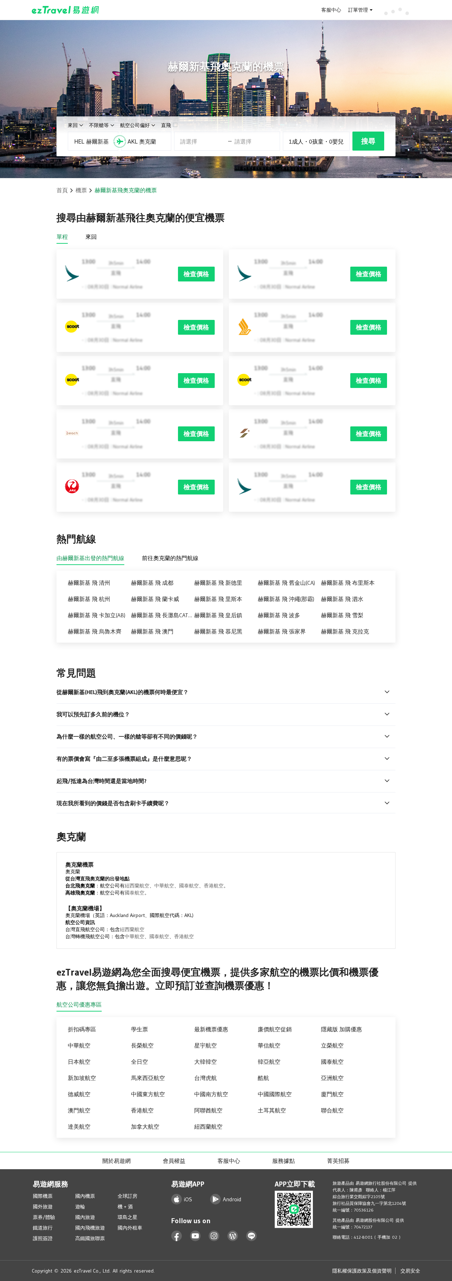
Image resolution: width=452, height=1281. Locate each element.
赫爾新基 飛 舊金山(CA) (286, 582)
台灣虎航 (205, 1077)
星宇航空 (205, 1045)
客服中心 (331, 10)
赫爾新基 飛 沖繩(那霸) (286, 598)
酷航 (263, 1077)
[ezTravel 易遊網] (65, 10)
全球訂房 (127, 1196)
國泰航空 (189, 885)
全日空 (139, 1061)
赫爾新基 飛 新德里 (218, 582)
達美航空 (79, 1126)
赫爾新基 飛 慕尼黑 (218, 631)
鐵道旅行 (43, 1228)
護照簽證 (43, 1238)
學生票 (139, 1029)
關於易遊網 (116, 1160)
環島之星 (127, 1217)
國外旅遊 (43, 1206)
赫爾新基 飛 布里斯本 (348, 582)
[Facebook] (176, 1236)
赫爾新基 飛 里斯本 (218, 598)
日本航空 (79, 1061)
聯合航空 (332, 1110)
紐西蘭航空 (137, 885)
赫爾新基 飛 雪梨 (342, 615)
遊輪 (80, 1206)
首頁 (62, 190)
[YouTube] (195, 1236)
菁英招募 (338, 1160)
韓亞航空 (269, 1061)
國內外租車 (130, 1228)
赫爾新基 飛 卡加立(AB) (96, 615)
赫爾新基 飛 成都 (152, 582)
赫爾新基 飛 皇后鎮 (218, 615)
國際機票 (43, 1196)
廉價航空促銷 (275, 1029)
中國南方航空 (211, 1094)
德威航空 (79, 1094)
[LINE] (251, 1236)
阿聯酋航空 (208, 1110)
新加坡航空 (82, 1077)
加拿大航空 (145, 1126)
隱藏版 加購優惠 (341, 1029)
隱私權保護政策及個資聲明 (362, 1271)
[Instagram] (214, 1236)
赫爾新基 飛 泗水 (342, 598)
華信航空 (269, 1045)
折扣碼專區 (82, 1029)
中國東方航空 (148, 1094)
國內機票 (85, 1196)
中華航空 (164, 885)
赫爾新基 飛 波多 (279, 615)
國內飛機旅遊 (90, 1228)
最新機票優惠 (211, 1029)
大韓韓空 (205, 1061)
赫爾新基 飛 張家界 (282, 631)
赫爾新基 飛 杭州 (89, 598)
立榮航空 (332, 1045)
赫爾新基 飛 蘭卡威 (155, 598)
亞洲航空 (332, 1077)
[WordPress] (232, 1236)
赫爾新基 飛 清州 (89, 582)
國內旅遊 (85, 1217)
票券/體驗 (44, 1217)
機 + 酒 (125, 1206)
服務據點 (283, 1160)
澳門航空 (79, 1110)
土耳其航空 (272, 1110)
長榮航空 (142, 1045)
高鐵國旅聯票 (90, 1238)
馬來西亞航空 (148, 1077)
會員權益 (174, 1160)
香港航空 (214, 885)
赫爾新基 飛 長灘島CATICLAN (162, 615)
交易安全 (410, 1271)
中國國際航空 (275, 1094)
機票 (81, 190)
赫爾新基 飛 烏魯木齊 (94, 631)
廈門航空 (332, 1094)
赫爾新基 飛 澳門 (152, 631)
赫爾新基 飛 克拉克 (345, 631)
